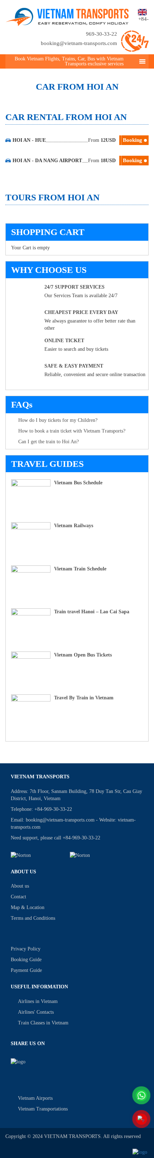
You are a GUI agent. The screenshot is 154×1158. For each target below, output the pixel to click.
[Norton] (36, 855)
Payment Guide (26, 970)
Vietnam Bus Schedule (78, 482)
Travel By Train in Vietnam (84, 697)
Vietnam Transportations (43, 1109)
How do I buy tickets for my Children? (57, 420)
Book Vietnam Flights (37, 58)
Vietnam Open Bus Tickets (83, 655)
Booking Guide (26, 959)
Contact (18, 896)
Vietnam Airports (35, 1098)
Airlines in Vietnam (38, 1001)
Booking (132, 140)
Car (81, 58)
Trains (68, 58)
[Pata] (95, 855)
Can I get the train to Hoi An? (48, 441)
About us (20, 886)
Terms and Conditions (33, 918)
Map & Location (27, 907)
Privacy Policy (25, 949)
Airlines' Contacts (36, 1012)
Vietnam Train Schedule (80, 568)
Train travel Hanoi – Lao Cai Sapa (91, 611)
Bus (91, 58)
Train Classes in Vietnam (43, 1022)
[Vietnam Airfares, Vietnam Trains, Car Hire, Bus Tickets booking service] (67, 15)
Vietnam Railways (73, 525)
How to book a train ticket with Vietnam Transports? (71, 431)
